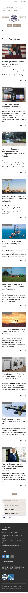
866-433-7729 (9, 535)
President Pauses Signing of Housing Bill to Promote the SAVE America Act (12, 466)
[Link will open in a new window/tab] (3, 556)
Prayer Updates (6, 45)
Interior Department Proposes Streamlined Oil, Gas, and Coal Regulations (13, 331)
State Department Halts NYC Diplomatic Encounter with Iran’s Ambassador (14, 198)
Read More (23, 80)
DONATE (17, 26)
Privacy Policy (5, 588)
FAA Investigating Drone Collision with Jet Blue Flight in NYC (13, 421)
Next (14, 494)
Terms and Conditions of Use (16, 588)
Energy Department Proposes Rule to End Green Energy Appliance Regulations (13, 376)
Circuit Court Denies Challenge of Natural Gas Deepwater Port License (13, 243)
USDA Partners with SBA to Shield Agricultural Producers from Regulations (13, 286)
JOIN (9, 26)
